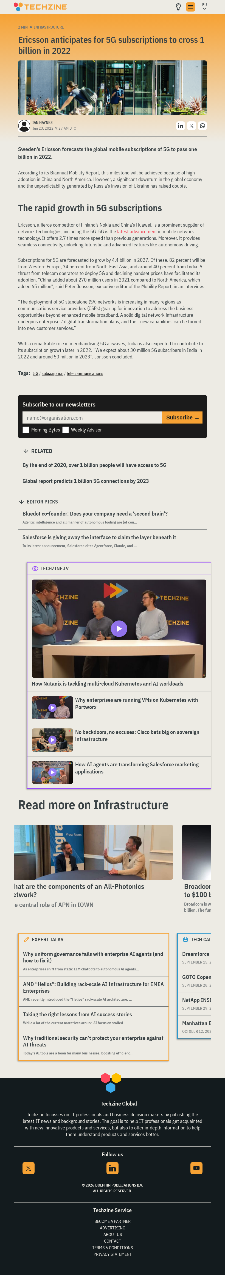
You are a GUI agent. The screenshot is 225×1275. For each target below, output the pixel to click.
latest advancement (137, 231)
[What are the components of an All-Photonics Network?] (89, 852)
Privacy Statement (113, 1254)
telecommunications (85, 373)
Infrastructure (49, 27)
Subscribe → (183, 417)
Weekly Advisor (86, 430)
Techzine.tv (55, 568)
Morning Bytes (45, 430)
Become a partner (112, 1221)
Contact (112, 1241)
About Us (112, 1234)
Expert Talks (47, 939)
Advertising (112, 1228)
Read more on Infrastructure (93, 804)
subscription (52, 373)
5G (35, 373)
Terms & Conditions (112, 1247)
